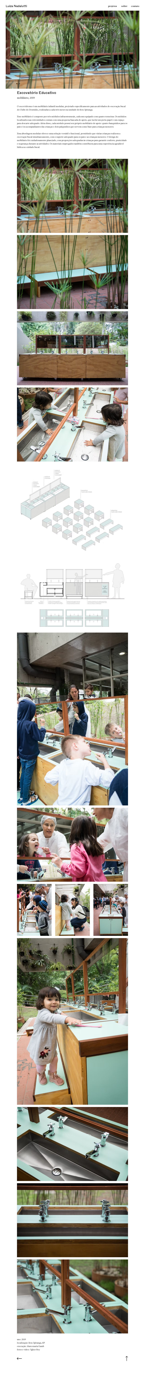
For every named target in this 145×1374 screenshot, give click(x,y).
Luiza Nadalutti (16, 6)
